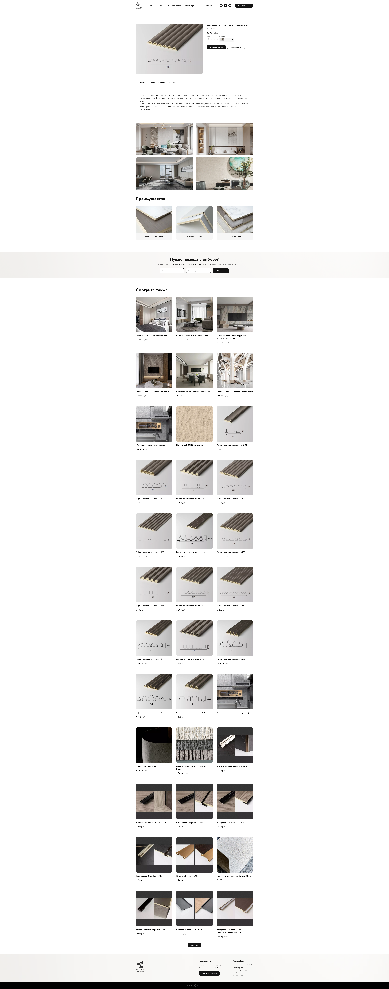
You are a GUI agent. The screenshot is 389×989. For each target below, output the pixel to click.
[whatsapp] (225, 5)
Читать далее (145, 109)
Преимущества (174, 6)
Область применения (192, 6)
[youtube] (229, 5)
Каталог (162, 6)
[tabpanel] (194, 100)
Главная (152, 6)
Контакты (209, 6)
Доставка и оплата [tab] (157, 83)
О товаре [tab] (142, 83)
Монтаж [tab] (172, 83)
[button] (209, 973)
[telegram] (221, 5)
